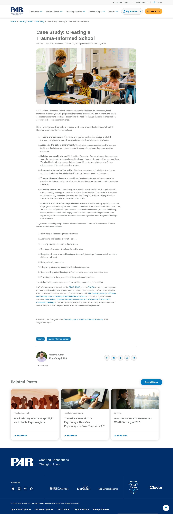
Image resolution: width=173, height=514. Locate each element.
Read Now (22, 435)
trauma (40, 339)
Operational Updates (21, 509)
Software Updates (44, 509)
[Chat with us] (166, 508)
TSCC (77, 287)
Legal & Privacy (81, 509)
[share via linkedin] (134, 358)
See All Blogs (151, 382)
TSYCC (91, 287)
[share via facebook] (120, 358)
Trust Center (63, 509)
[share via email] (114, 358)
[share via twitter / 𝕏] (127, 358)
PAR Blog (40, 21)
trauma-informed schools (59, 339)
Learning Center (26, 21)
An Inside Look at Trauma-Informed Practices (83, 319)
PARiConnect (141, 2)
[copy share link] (107, 358)
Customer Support (121, 2)
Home (13, 21)
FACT (71, 287)
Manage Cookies (101, 509)
